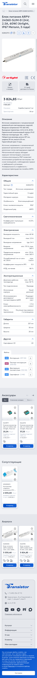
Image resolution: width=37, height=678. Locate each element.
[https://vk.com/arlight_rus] (6, 609)
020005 (6, 544)
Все (5, 400)
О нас (7, 635)
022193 (22, 544)
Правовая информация (13, 614)
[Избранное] (19, 33)
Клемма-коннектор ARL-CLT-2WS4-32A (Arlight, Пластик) (9, 427)
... (3, 11)
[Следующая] (33, 395)
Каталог (8, 625)
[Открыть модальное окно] (33, 33)
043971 (6, 423)
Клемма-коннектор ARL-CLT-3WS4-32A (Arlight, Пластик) (26, 427)
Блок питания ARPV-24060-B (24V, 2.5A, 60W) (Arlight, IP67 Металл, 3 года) (8, 548)
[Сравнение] (24, 33)
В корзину (9, 446)
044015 (23, 423)
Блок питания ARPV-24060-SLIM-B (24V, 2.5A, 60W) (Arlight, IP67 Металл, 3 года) (26, 548)
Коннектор (31, 400)
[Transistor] (10, 3)
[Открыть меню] (33, 4)
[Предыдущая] (27, 395)
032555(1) (6, 484)
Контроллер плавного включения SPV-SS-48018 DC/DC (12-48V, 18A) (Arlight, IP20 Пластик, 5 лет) (9, 488)
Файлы (6, 352)
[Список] (28, 33)
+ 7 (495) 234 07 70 (15, 593)
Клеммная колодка (16, 400)
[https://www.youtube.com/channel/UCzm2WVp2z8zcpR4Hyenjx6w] (12, 609)
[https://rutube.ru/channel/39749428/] (24, 609)
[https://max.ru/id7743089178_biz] (30, 609)
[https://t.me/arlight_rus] (18, 609)
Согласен (18, 673)
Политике (11, 666)
